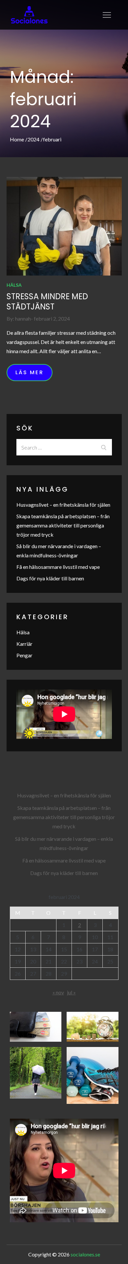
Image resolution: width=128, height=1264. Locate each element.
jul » (71, 992)
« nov (58, 992)
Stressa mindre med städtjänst (47, 301)
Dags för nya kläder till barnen (50, 578)
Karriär (24, 644)
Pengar (24, 655)
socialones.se (85, 1254)
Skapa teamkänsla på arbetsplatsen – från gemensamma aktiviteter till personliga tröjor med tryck (63, 525)
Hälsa (14, 285)
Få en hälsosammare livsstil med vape (58, 567)
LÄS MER (29, 372)
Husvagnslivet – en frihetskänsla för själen (63, 504)
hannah (23, 318)
